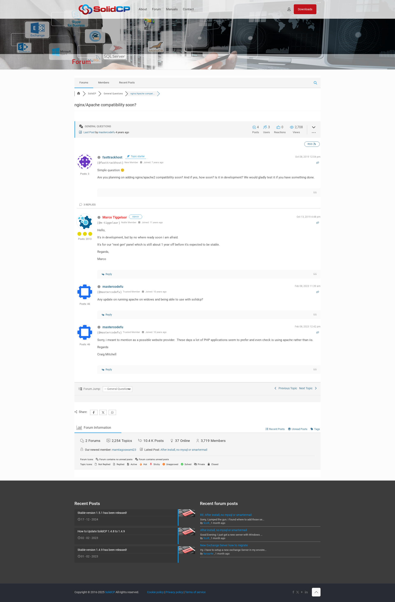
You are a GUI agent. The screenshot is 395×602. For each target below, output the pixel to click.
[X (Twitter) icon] (297, 592)
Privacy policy (174, 592)
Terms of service (195, 592)
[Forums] (78, 93)
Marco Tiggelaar (114, 217)
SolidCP (110, 592)
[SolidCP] (104, 9)
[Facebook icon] (293, 592)
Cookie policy (155, 592)
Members (103, 82)
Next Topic (306, 388)
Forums (83, 82)
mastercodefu (107, 132)
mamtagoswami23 (124, 449)
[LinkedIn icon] (306, 592)
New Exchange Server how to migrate (224, 545)
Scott (206, 523)
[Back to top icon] (316, 592)
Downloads (305, 9)
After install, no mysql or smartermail (183, 449)
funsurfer (208, 553)
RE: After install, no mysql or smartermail (226, 514)
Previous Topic (287, 388)
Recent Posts (127, 82)
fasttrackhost (112, 157)
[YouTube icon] (301, 592)
